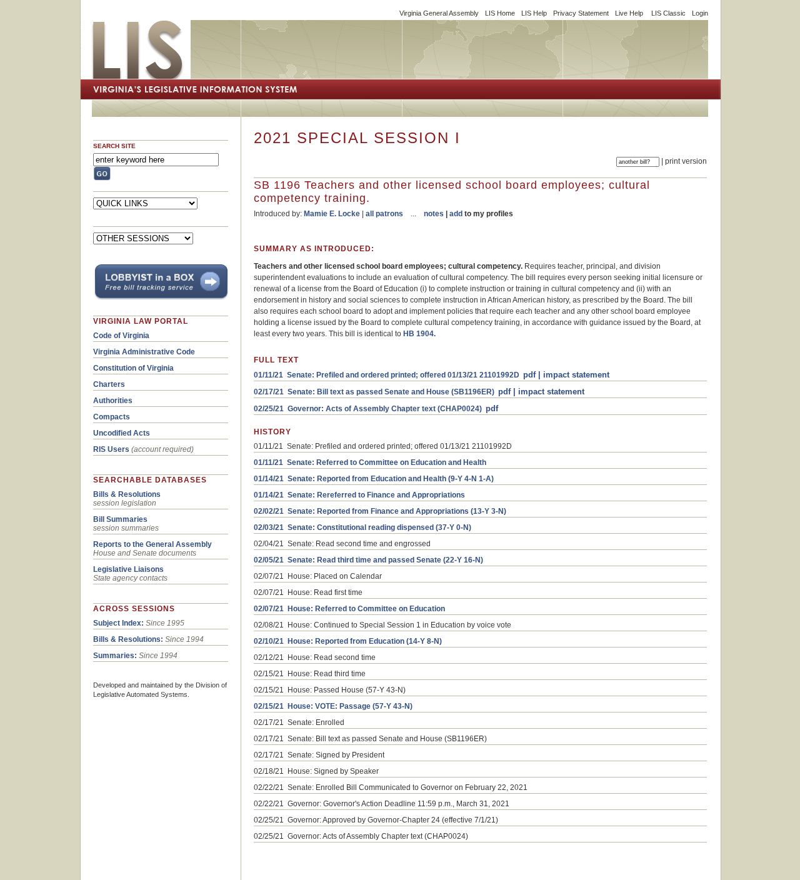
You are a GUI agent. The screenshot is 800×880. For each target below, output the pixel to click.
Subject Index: (118, 623)
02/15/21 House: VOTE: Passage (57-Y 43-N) (333, 706)
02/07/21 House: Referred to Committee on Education (349, 608)
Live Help (629, 13)
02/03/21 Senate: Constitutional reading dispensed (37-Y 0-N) (362, 527)
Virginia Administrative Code (144, 352)
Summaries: (115, 655)
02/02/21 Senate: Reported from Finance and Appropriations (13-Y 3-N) (380, 511)
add (455, 213)
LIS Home (500, 13)
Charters (109, 384)
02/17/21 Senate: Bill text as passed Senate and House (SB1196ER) (374, 392)
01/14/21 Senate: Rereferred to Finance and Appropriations (359, 495)
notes (434, 213)
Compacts (111, 416)
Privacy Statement (581, 13)
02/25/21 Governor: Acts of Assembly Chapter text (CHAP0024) (368, 408)
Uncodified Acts (121, 433)
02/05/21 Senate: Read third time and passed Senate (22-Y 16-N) (368, 560)
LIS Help (534, 13)
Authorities (112, 400)
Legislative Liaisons (128, 569)
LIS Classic (668, 13)
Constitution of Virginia (133, 368)
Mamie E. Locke (332, 213)
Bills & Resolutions (127, 494)
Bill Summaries (120, 519)
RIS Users (111, 449)
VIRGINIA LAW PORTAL (140, 321)
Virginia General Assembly (439, 13)
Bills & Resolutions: (128, 639)
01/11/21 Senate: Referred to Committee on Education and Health (370, 462)
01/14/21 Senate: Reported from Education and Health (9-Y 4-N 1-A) (374, 478)
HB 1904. (419, 333)
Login (700, 13)
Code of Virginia (121, 335)
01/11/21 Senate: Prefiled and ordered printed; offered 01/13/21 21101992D (386, 375)
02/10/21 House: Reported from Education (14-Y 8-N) (348, 641)
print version (686, 161)
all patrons (384, 213)
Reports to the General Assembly (152, 544)
